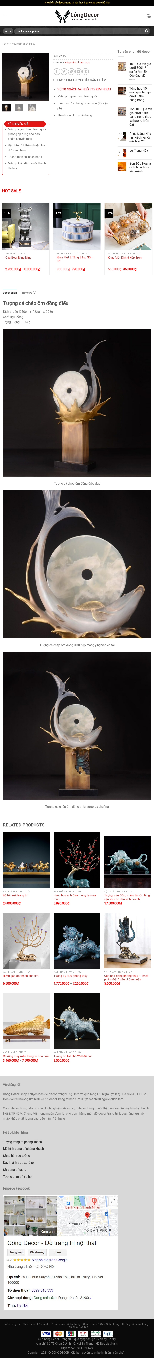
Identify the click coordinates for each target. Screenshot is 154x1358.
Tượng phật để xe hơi (17, 1177)
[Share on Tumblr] (85, 71)
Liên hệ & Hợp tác (77, 1327)
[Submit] (146, 31)
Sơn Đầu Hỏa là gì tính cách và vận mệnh (140, 167)
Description (10, 292)
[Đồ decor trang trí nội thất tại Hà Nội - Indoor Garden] (77, 16)
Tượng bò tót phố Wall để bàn (73, 1056)
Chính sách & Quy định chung (101, 1324)
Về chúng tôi (12, 1324)
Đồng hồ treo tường (16, 1156)
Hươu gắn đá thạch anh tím (20, 975)
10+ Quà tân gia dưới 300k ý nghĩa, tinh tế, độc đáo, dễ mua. (140, 71)
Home (5, 43)
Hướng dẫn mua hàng (135, 1324)
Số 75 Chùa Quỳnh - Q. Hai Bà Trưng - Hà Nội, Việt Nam (82, 1343)
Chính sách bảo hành (36, 1324)
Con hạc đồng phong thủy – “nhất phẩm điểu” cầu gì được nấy (126, 977)
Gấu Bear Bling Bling (18, 257)
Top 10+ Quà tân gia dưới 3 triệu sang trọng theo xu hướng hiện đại (140, 116)
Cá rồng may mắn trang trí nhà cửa (26, 1056)
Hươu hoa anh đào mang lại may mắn (75, 897)
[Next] (43, 77)
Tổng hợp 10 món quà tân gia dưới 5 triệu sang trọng (140, 94)
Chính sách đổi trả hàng (66, 1324)
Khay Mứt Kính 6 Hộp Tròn (125, 257)
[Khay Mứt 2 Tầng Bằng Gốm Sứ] (77, 226)
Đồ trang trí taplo (14, 1170)
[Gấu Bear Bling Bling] (26, 226)
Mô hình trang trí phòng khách (23, 1149)
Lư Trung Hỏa (138, 150)
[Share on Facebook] (57, 71)
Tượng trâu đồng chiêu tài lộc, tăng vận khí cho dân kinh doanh (127, 897)
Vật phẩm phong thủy (23, 43)
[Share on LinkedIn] (78, 71)
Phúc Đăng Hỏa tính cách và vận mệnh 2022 (140, 137)
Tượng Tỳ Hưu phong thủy (70, 975)
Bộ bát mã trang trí (15, 895)
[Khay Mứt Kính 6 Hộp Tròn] (128, 226)
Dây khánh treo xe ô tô (18, 1163)
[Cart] (148, 16)
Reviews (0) (29, 292)
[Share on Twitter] (64, 71)
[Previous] (8, 77)
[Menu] (5, 16)
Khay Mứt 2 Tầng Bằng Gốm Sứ (75, 259)
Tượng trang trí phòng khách (22, 1142)
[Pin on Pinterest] (71, 71)
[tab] (10, 293)
